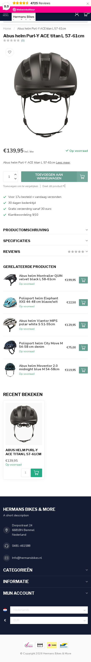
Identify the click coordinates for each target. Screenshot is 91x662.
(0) (23, 40)
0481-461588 (21, 546)
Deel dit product (53, 186)
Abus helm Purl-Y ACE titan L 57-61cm (41, 29)
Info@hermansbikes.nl (27, 558)
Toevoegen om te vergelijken (20, 186)
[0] (85, 14)
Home (7, 29)
